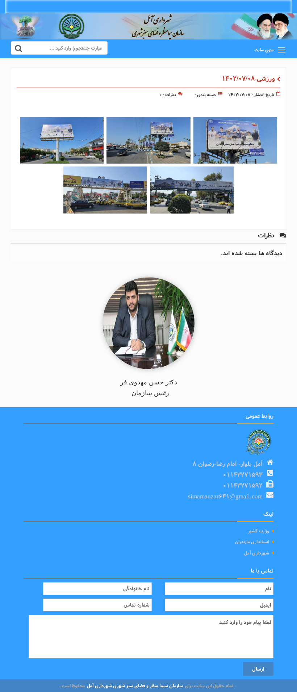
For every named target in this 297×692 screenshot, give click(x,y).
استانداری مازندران (252, 541)
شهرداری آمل (256, 552)
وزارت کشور (258, 530)
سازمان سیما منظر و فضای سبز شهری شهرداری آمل (135, 685)
